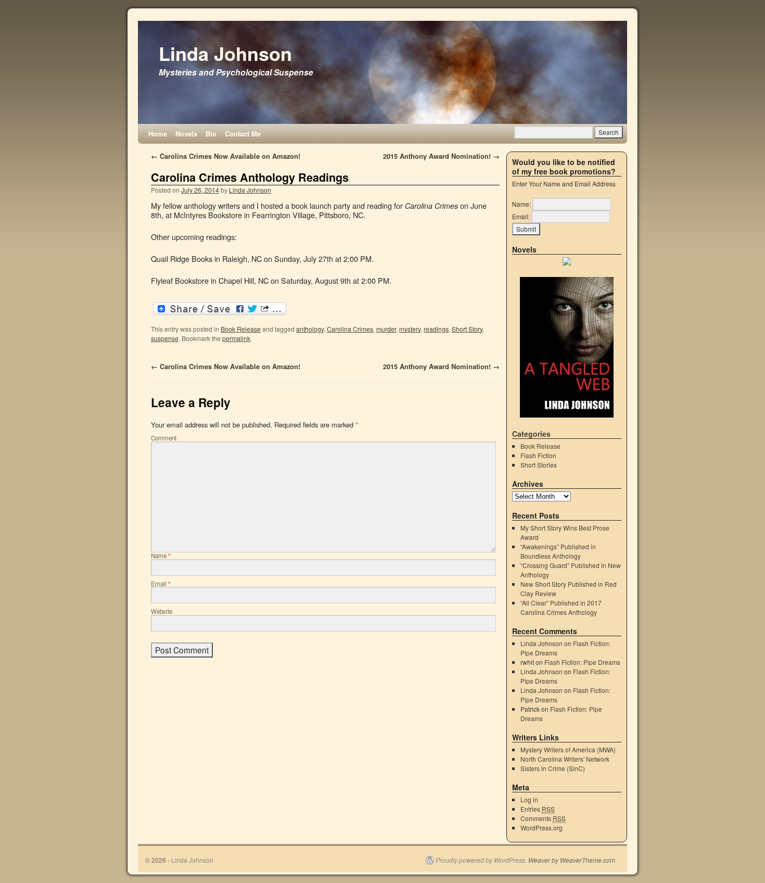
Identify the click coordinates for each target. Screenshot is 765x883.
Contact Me (243, 133)
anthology (310, 328)
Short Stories (538, 464)
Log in (529, 799)
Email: (521, 216)
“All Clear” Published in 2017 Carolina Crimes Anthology (561, 607)
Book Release (241, 328)
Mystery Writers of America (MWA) (568, 749)
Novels (186, 133)
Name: (521, 203)
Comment (163, 438)
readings (436, 328)
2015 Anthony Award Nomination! (441, 156)
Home (157, 133)
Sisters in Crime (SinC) (552, 768)
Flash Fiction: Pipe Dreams (582, 662)
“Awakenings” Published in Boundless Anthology (558, 551)
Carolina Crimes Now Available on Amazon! (225, 156)
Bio (211, 133)
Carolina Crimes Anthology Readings (250, 177)
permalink (236, 338)
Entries (537, 808)
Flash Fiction (538, 455)
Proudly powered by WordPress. (481, 860)
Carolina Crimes (350, 328)
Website (161, 611)
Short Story (467, 328)
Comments (543, 818)
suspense (164, 338)
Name (161, 555)
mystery (409, 328)
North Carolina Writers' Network (564, 758)
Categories (531, 433)
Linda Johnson (225, 53)
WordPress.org (541, 827)
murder (386, 328)
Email (161, 583)
